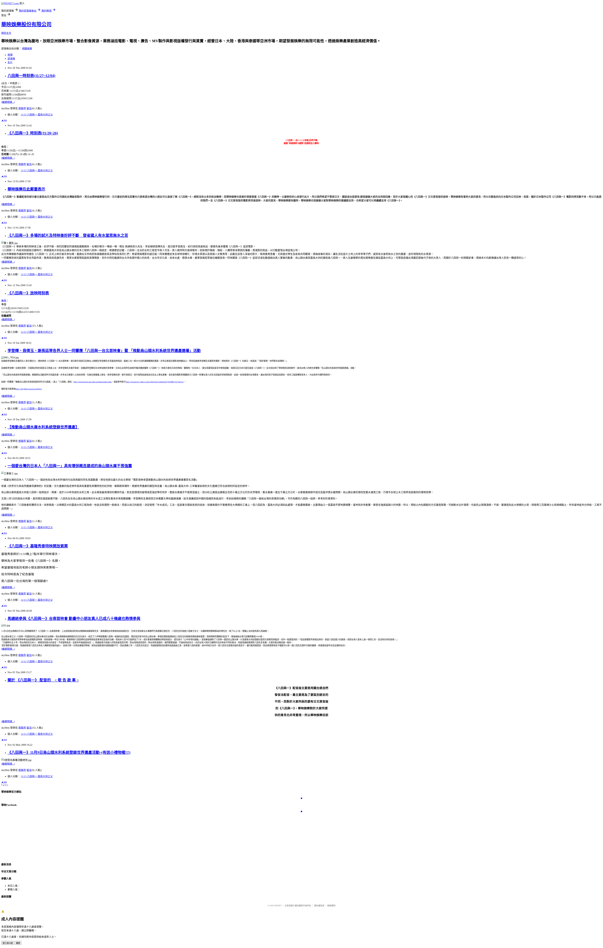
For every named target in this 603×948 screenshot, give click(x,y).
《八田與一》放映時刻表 (28, 293)
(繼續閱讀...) (8, 102)
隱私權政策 (319, 905)
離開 (18, 943)
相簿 (10, 55)
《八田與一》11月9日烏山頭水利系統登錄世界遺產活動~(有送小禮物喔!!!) (69, 752)
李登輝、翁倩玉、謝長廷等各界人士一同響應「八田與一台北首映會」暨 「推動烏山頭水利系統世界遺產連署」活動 (104, 351)
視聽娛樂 (27, 48)
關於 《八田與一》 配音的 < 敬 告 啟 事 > (43, 680)
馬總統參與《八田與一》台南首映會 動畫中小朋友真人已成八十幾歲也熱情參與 (74, 619)
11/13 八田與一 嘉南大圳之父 (37, 114)
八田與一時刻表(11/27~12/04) (31, 76)
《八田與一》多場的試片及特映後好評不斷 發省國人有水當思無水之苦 (68, 235)
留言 (29, 108)
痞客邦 (22, 108)
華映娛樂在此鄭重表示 (26, 189)
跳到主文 (6, 33)
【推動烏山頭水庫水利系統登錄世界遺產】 (43, 427)
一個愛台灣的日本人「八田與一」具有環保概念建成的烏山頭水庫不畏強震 (70, 466)
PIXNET (278, 905)
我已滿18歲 (8, 943)
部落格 (11, 58)
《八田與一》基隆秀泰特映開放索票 (38, 546)
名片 (10, 62)
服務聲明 (331, 905)
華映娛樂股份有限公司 (26, 24)
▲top (4, 120)
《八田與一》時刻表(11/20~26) (33, 133)
